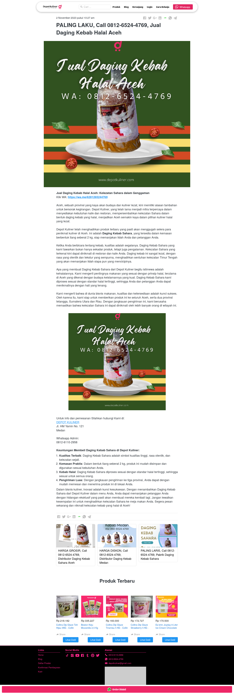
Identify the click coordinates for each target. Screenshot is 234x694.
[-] (67, 655)
